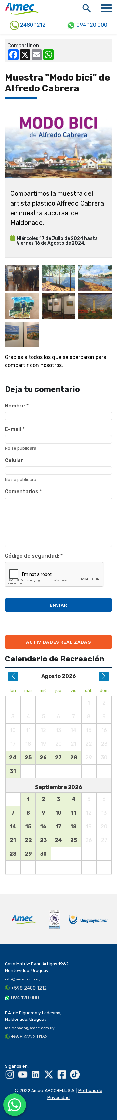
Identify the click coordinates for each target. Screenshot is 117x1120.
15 (28, 826)
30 (43, 854)
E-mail (15, 429)
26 (43, 757)
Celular (14, 460)
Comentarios (23, 491)
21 (13, 840)
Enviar (58, 604)
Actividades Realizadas (58, 642)
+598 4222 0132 (29, 1037)
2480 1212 (32, 25)
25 (28, 757)
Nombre (17, 406)
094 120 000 (91, 25)
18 (74, 826)
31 (13, 771)
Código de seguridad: (34, 556)
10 (58, 813)
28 (73, 757)
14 (13, 826)
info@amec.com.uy (23, 979)
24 (13, 757)
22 (28, 840)
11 (73, 813)
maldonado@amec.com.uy (30, 1028)
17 (58, 826)
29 (28, 854)
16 (43, 826)
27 (58, 757)
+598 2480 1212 (29, 988)
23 (43, 840)
